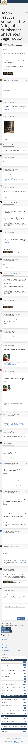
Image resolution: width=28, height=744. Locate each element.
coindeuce (5, 344)
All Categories (5, 657)
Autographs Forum (14, 702)
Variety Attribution (10, 425)
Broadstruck (6, 115)
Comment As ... (21, 618)
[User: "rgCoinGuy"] (1, 44)
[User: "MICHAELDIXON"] (1, 588)
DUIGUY (5, 370)
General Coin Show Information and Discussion (14, 726)
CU (14, 742)
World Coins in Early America (14, 424)
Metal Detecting (14, 676)
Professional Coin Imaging (18, 423)
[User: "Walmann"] (1, 144)
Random (14, 693)
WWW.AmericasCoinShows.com (13, 600)
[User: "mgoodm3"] (1, 259)
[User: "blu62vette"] (1, 169)
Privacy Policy (11, 740)
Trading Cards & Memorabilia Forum (14, 699)
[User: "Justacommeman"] (1, 202)
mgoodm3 (5, 259)
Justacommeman (7, 202)
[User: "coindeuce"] (1, 343)
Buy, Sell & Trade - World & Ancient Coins (14, 687)
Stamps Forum (14, 718)
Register (8, 628)
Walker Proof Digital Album (8, 222)
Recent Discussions (7, 642)
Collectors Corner (12, 741)
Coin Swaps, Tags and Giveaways (14, 682)
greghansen (6, 186)
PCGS (18, 741)
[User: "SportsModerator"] (1, 531)
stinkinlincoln (6, 331)
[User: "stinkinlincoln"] (1, 331)
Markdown (11, 614)
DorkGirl (5, 156)
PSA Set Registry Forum (14, 705)
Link (8, 55)
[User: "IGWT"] (1, 101)
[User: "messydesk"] (1, 414)
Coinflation (18, 742)
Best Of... (5, 647)
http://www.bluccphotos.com (8, 177)
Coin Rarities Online (7, 325)
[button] (27, 12)
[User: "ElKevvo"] (1, 80)
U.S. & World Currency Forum (14, 673)
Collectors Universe (17, 738)
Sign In (3, 628)
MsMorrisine (6, 546)
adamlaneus (6, 463)
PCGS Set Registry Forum (14, 665)
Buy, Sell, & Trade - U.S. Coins (14, 684)
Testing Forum (14, 731)
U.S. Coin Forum (19, 45)
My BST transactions (7, 563)
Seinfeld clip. (6, 109)
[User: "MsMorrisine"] (1, 546)
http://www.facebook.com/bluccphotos (10, 179)
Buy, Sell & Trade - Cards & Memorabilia (14, 710)
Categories (5, 639)
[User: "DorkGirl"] (1, 155)
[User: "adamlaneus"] (1, 463)
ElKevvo (5, 80)
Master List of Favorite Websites (20, 562)
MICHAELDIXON (7, 589)
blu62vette (5, 169)
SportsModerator (7, 531)
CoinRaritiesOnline (7, 314)
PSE (22, 741)
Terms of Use (17, 740)
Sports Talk (14, 708)
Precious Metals (14, 679)
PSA (20, 741)
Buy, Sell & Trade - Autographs (14, 713)
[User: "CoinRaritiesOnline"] (1, 314)
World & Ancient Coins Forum (14, 670)
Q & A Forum (14, 667)
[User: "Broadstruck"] (1, 115)
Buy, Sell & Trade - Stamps (14, 721)
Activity (5, 645)
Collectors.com (10, 742)
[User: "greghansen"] (1, 186)
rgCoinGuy (5, 44)
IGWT (4, 101)
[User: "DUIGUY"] (1, 370)
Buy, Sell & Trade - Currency (14, 690)
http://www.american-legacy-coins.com (10, 364)
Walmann (5, 144)
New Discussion (5, 631)
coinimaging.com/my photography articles (11, 267)
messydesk (5, 414)
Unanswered (11, 650)
